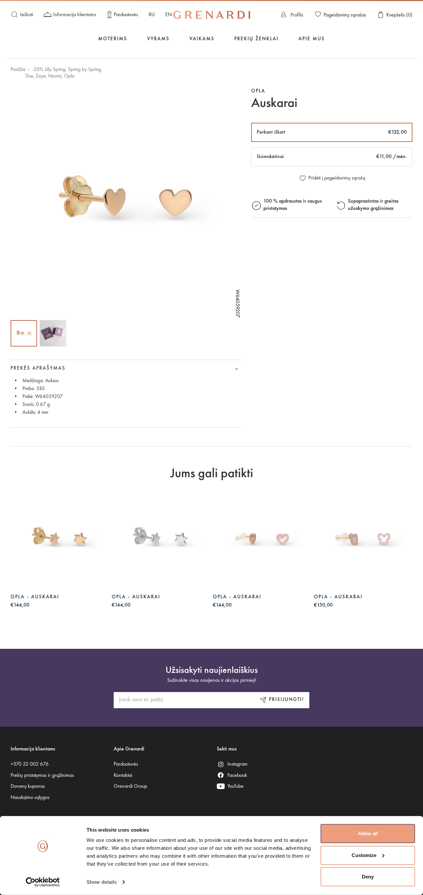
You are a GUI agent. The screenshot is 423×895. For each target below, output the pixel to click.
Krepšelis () (399, 15)
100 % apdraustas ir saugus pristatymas (292, 205)
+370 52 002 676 (30, 764)
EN (168, 14)
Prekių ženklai (256, 39)
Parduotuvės (126, 14)
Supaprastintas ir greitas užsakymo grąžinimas (373, 205)
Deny (368, 876)
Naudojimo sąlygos (30, 797)
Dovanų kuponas (28, 786)
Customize (364, 855)
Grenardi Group (130, 786)
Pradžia (18, 69)
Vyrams (158, 39)
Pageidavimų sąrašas (345, 15)
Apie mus (311, 39)
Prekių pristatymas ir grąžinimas (42, 775)
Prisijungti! (286, 699)
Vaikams (201, 39)
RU (152, 14)
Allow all (368, 833)
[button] (24, 333)
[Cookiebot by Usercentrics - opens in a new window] (43, 882)
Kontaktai (123, 775)
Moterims (112, 39)
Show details (102, 882)
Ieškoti (26, 14)
